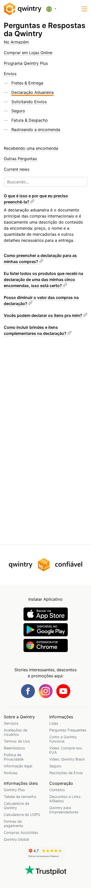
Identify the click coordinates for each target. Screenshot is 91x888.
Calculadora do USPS (22, 814)
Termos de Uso (17, 741)
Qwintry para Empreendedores (64, 810)
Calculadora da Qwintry (16, 805)
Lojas (53, 723)
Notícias (11, 773)
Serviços (11, 723)
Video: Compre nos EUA (65, 750)
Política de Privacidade (14, 757)
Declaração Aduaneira (32, 92)
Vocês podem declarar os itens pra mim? (43, 315)
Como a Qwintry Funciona (63, 739)
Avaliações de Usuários (15, 732)
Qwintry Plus (14, 790)
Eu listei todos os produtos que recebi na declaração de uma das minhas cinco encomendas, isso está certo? (43, 279)
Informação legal (18, 766)
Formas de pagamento (13, 823)
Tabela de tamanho (20, 796)
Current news (16, 169)
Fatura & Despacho (29, 120)
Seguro (18, 110)
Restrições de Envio (66, 773)
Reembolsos (14, 748)
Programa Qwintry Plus (26, 63)
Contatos (57, 790)
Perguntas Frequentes (67, 730)
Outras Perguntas (20, 158)
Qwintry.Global (16, 839)
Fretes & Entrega (27, 82)
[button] (84, 9)
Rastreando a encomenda (35, 129)
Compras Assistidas (21, 832)
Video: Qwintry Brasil (66, 759)
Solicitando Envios (29, 101)
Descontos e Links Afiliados (65, 798)
